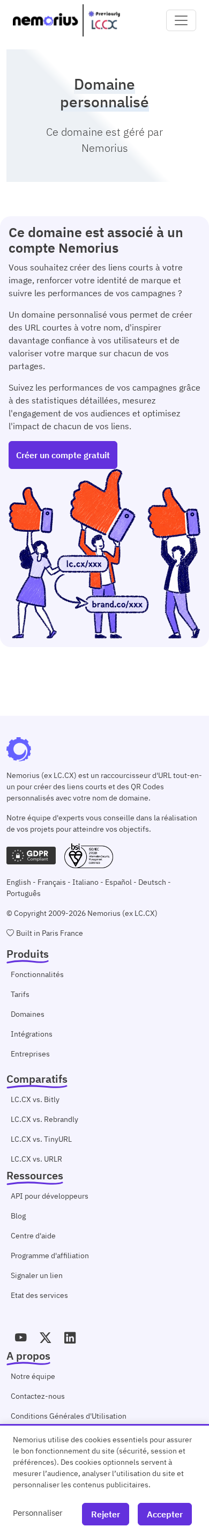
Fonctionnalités (37, 974)
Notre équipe (33, 1376)
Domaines (27, 1014)
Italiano (85, 882)
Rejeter (105, 1514)
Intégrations (32, 1034)
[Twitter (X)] (45, 1337)
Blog (18, 1216)
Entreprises (30, 1054)
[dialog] (104, 1479)
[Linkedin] (70, 1337)
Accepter (165, 1514)
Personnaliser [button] (38, 1512)
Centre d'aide (33, 1236)
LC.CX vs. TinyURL (41, 1139)
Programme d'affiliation (50, 1255)
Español (118, 882)
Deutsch (152, 882)
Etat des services (39, 1295)
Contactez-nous (38, 1396)
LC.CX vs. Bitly (35, 1099)
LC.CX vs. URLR (36, 1159)
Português (23, 893)
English (18, 882)
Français (52, 882)
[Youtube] (21, 1337)
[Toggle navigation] (181, 20)
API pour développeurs (49, 1196)
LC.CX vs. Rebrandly (44, 1119)
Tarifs (20, 994)
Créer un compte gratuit (63, 455)
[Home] (66, 20)
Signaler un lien (37, 1275)
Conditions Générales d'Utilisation (68, 1416)
